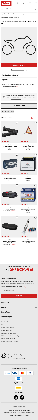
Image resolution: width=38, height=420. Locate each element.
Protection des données (7, 327)
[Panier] (35, 3)
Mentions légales (6, 322)
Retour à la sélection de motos (10, 17)
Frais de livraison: (8, 412)
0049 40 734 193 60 (21, 270)
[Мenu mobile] (2, 9)
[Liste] (35, 118)
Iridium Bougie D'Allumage (28, 241)
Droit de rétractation (6, 330)
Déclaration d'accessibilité (8, 338)
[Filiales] (18, 3)
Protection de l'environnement (9, 341)
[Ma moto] (24, 3)
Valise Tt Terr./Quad (10, 209)
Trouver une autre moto (17, 70)
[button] (35, 9)
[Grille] (32, 118)
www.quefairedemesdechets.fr (16, 358)
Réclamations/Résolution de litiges (10, 336)
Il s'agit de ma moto (19, 65)
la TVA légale (22, 410)
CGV (2, 324)
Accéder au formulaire (16, 99)
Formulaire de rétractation (8, 333)
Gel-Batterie (28, 178)
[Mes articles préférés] (30, 3)
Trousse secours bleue (10, 178)
